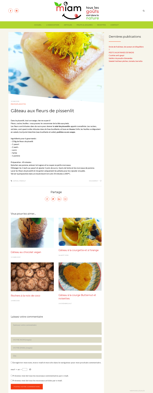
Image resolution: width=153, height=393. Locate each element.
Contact (115, 25)
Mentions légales (137, 391)
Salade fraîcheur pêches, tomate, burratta (125, 61)
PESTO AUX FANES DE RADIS (121, 52)
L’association (52, 25)
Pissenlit (22, 181)
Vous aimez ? (93, 181)
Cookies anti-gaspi (116, 55)
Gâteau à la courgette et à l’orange (79, 250)
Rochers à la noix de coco (25, 295)
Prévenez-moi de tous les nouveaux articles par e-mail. (37, 380)
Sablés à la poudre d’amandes (120, 58)
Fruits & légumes (85, 25)
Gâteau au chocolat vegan (26, 252)
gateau (16, 181)
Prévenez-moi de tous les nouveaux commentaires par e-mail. (41, 376)
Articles (68, 25)
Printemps (14, 104)
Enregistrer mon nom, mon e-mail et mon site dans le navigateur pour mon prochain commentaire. (57, 362)
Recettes (101, 25)
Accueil (38, 25)
